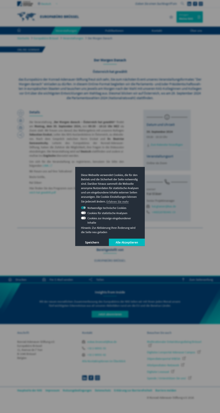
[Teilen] (20, 135)
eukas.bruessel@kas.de (102, 342)
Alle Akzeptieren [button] (127, 242)
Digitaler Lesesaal (158, 372)
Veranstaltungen (73, 38)
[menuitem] (22, 31)
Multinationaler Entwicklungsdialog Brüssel (174, 342)
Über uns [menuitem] (196, 30)
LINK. (46, 165)
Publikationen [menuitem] (114, 30)
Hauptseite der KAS (29, 390)
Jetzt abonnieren (110, 314)
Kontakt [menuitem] (157, 30)
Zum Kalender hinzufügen (166, 144)
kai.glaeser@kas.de (164, 206)
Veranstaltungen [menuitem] (66, 30)
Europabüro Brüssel (46, 38)
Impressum (52, 390)
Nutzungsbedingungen (77, 390)
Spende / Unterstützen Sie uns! (167, 378)
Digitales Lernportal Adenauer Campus (171, 352)
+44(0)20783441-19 (163, 212)
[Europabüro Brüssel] (27, 16)
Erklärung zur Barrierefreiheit (133, 390)
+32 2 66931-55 (96, 348)
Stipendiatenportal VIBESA (164, 359)
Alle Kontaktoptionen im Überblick (103, 361)
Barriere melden (165, 390)
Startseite (23, 38)
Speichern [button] (92, 242)
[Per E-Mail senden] (20, 127)
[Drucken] (20, 120)
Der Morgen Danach (100, 38)
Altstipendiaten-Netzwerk (163, 365)
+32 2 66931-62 (96, 354)
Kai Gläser (154, 193)
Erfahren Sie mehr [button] (117, 201)
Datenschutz (103, 390)
